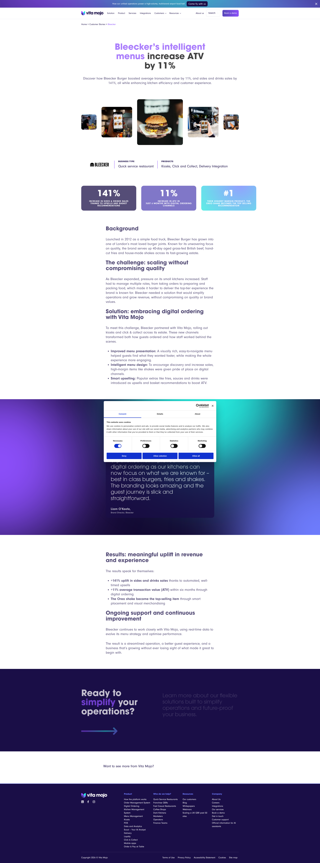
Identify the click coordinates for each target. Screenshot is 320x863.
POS (126, 823)
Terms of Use (168, 857)
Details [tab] (160, 414)
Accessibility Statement (204, 857)
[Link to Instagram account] (93, 801)
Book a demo (230, 13)
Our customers (189, 799)
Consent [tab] (122, 414)
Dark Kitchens (159, 813)
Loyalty (127, 836)
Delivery (128, 833)
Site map (233, 857)
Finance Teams (160, 823)
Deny (124, 456)
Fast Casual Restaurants (164, 806)
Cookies (222, 857)
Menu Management (133, 816)
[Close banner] (213, 406)
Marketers (158, 816)
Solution (110, 13)
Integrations (145, 13)
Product (121, 13)
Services (132, 13)
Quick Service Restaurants (165, 799)
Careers (215, 802)
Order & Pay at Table (134, 846)
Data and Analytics (133, 826)
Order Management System (137, 802)
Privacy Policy (184, 857)
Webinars (187, 809)
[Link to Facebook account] (88, 801)
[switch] (146, 446)
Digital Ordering (131, 806)
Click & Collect (131, 840)
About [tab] (197, 414)
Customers (159, 13)
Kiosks (127, 819)
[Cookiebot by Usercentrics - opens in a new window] (198, 406)
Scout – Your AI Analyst (135, 829)
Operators (158, 819)
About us (200, 13)
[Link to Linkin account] (82, 801)
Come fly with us (197, 3)
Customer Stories (97, 24)
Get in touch (217, 816)
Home (84, 24)
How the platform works (135, 799)
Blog (185, 802)
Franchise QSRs (160, 802)
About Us (216, 799)
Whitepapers (189, 806)
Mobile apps (130, 843)
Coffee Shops (159, 809)
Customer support (220, 819)
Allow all (196, 456)
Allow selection (160, 456)
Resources (174, 13)
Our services (218, 809)
